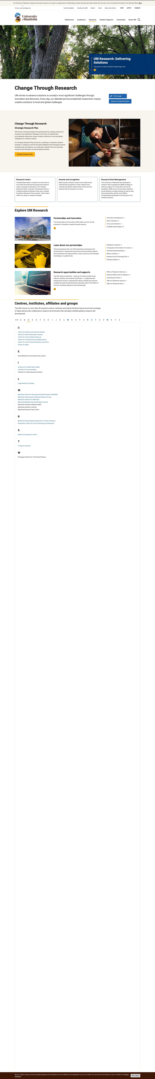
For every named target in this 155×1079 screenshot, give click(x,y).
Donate (137, 8)
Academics (81, 20)
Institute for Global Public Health (29, 367)
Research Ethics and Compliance (118, 275)
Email (100, 8)
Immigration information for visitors (119, 248)
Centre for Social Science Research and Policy (33, 342)
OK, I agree (135, 1075)
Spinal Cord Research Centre (27, 434)
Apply (129, 8)
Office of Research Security (116, 281)
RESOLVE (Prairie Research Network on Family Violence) (36, 421)
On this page (117, 96)
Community (121, 20)
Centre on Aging (23, 344)
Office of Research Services (116, 272)
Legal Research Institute (26, 383)
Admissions (69, 20)
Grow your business (113, 224)
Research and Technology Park (117, 256)
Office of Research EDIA (115, 284)
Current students (69, 8)
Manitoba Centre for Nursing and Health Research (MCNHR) (38, 394)
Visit (122, 8)
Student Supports (106, 20)
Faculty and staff (82, 8)
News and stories (110, 8)
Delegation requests (113, 245)
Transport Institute (24, 446)
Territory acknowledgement (23, 8)
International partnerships (115, 251)
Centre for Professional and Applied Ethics (32, 339)
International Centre (113, 278)
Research (92, 20)
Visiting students (112, 259)
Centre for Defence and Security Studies (31, 332)
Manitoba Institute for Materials (28, 399)
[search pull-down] (139, 19)
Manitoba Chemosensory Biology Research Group (34, 397)
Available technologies (114, 227)
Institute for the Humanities (27, 369)
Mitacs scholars (112, 254)
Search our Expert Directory (120, 101)
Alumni (93, 8)
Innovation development (115, 218)
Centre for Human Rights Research (29, 337)
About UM (132, 20)
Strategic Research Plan (25, 154)
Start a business (112, 221)
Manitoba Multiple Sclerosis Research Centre (33, 402)
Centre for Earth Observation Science (30, 334)
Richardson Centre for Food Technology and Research (36, 423)
